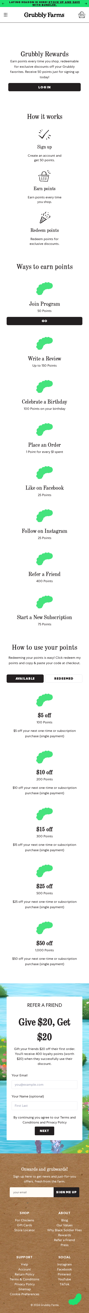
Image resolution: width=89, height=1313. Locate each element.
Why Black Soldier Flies (64, 1230)
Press (65, 1245)
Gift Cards (24, 1225)
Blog (64, 1220)
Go (44, 321)
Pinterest (64, 1274)
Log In (44, 87)
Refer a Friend (64, 1240)
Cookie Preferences (24, 1294)
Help (24, 1264)
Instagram (64, 1264)
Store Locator (24, 1230)
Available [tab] (25, 678)
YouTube (64, 1279)
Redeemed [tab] (63, 678)
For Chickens (24, 1220)
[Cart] (82, 15)
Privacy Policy (56, 1122)
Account (24, 1269)
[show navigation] (5, 14)
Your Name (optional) (28, 1096)
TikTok (64, 1284)
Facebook (64, 1269)
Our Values (65, 1225)
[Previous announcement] (3, 3)
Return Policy (24, 1274)
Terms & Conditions (24, 1279)
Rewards (64, 1235)
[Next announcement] (86, 3)
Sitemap (24, 1289)
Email (66, 1192)
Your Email (20, 1075)
